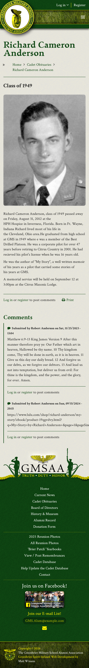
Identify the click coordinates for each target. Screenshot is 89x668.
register (23, 300)
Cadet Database (44, 562)
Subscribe (44, 629)
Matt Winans (26, 661)
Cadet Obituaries (39, 64)
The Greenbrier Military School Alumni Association (50, 653)
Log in (8, 300)
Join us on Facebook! (44, 585)
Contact (44, 575)
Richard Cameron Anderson (33, 70)
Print (70, 300)
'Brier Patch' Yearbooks (44, 549)
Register (80, 5)
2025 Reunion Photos (44, 537)
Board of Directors (44, 508)
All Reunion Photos (44, 543)
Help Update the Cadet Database (44, 568)
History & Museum (44, 514)
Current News (44, 495)
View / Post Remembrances (44, 555)
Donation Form (44, 527)
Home (17, 64)
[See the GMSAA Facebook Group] (44, 599)
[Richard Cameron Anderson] (44, 149)
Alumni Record (45, 520)
